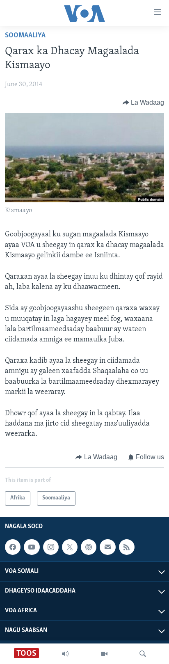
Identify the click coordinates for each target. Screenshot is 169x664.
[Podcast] (88, 547)
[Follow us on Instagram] (51, 547)
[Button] (143, 102)
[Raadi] (142, 653)
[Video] (104, 653)
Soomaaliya (25, 35)
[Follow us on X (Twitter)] (70, 547)
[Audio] (65, 653)
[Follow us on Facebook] (13, 547)
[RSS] (127, 547)
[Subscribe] (107, 547)
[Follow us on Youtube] (31, 547)
